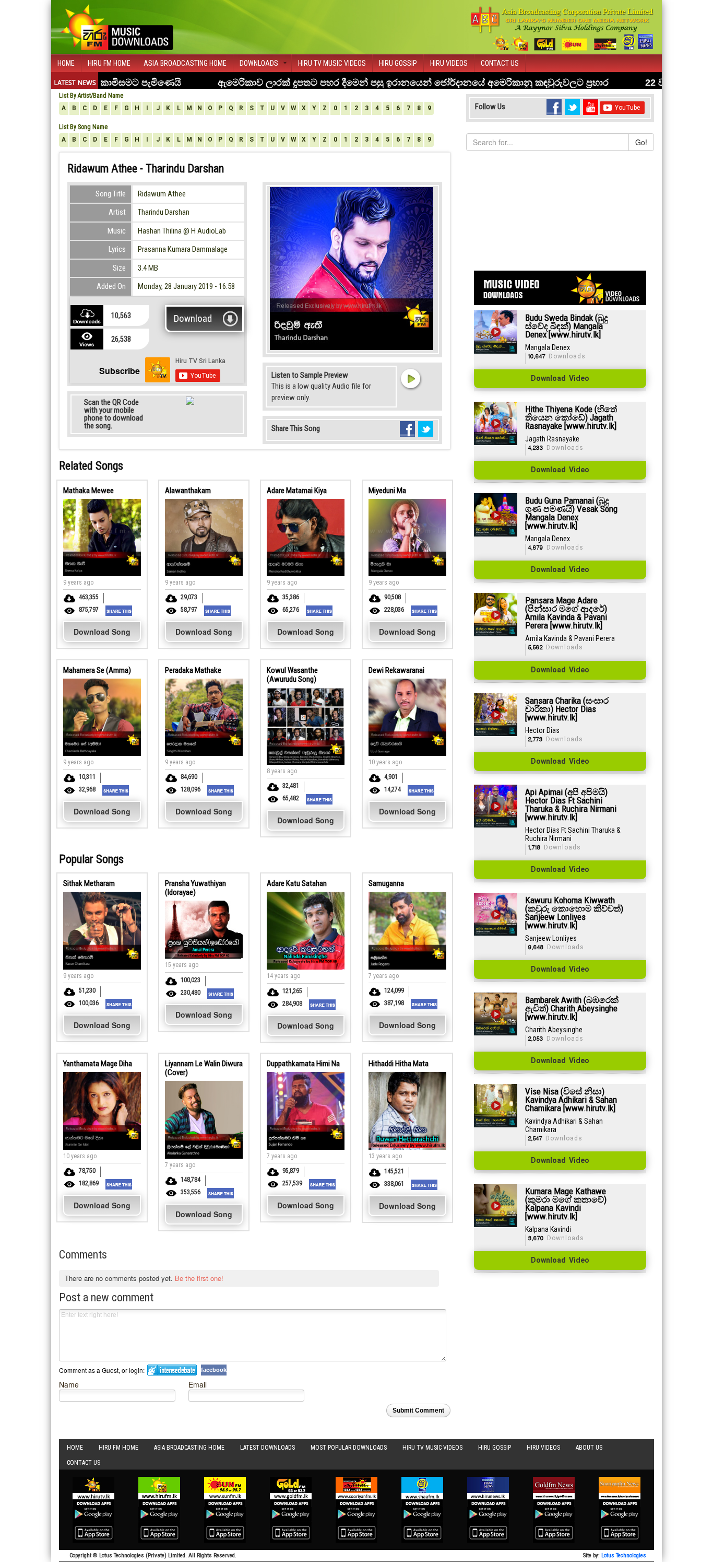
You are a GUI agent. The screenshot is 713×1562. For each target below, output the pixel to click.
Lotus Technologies (623, 1555)
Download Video (560, 378)
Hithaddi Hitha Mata (399, 1063)
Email (197, 1384)
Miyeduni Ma (387, 490)
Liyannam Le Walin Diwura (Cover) (204, 1068)
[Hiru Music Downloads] (116, 25)
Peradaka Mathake (193, 670)
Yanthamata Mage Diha (97, 1063)
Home (66, 63)
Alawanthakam (188, 490)
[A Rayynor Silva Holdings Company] (562, 28)
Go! (641, 142)
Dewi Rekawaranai (396, 670)
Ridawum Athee (162, 194)
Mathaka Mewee (88, 490)
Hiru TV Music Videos (332, 63)
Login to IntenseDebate (172, 1370)
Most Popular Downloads (349, 1447)
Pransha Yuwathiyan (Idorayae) (195, 888)
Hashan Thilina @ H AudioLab (182, 231)
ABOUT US (589, 1447)
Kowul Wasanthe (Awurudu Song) (292, 675)
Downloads (259, 63)
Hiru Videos (449, 63)
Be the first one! (199, 1278)
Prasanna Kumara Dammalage (183, 249)
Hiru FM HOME (109, 63)
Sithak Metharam (89, 883)
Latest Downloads (267, 1447)
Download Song (102, 631)
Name (69, 1384)
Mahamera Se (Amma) (97, 670)
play (410, 378)
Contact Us (500, 63)
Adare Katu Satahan (297, 883)
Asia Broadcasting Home (185, 63)
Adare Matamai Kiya (297, 490)
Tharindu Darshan (163, 212)
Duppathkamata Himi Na (303, 1063)
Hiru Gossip (398, 63)
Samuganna (386, 883)
